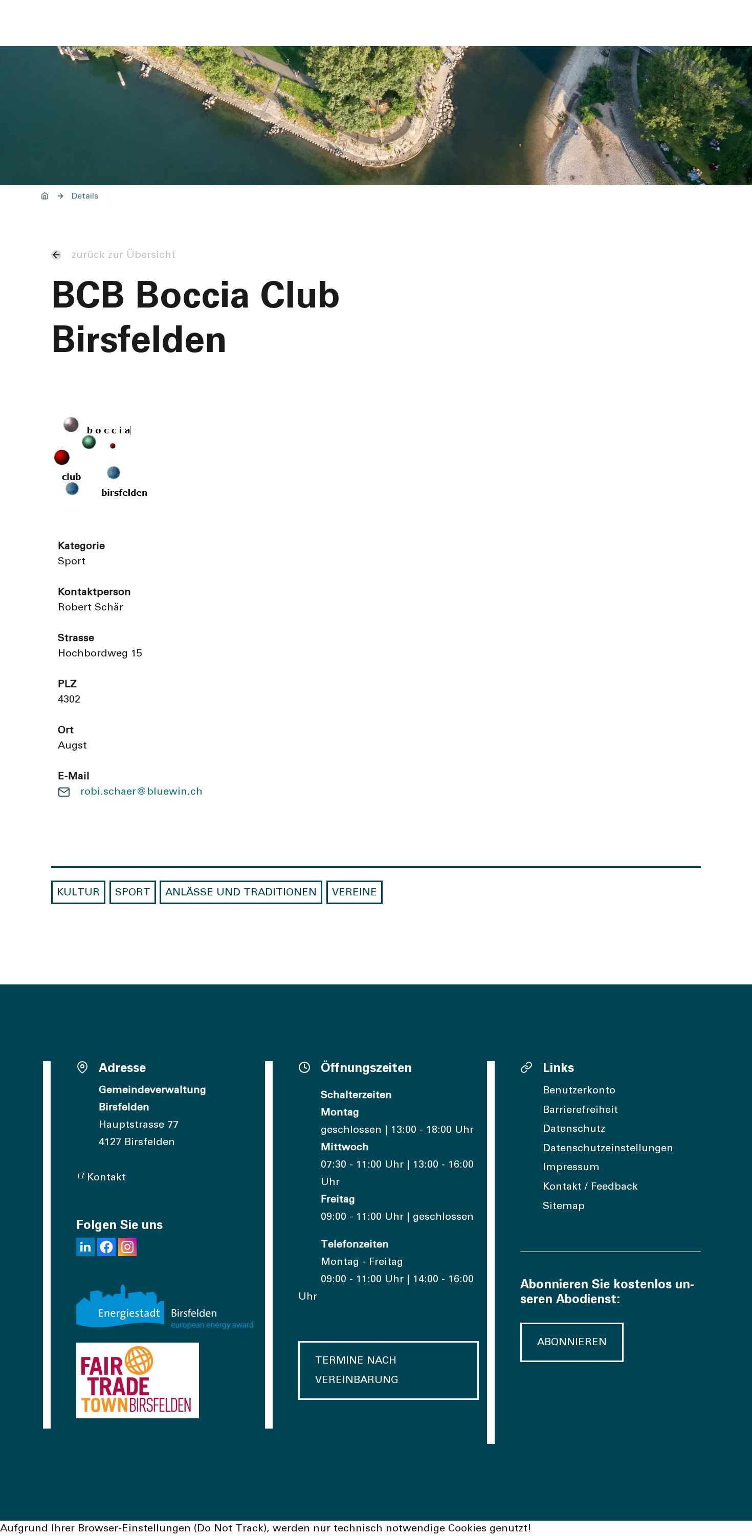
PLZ (67, 684)
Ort (66, 730)
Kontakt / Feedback (590, 1186)
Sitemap (564, 1206)
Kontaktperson (94, 592)
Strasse (76, 638)
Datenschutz (574, 1129)
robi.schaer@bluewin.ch (141, 791)
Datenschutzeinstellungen (608, 1148)
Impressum (571, 1167)
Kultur (78, 892)
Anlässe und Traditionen (241, 892)
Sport (132, 892)
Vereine (354, 892)
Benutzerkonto (579, 1090)
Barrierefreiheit (580, 1110)
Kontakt (106, 1177)
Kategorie (81, 546)
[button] (85, 1247)
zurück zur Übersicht (123, 255)
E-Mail (74, 776)
